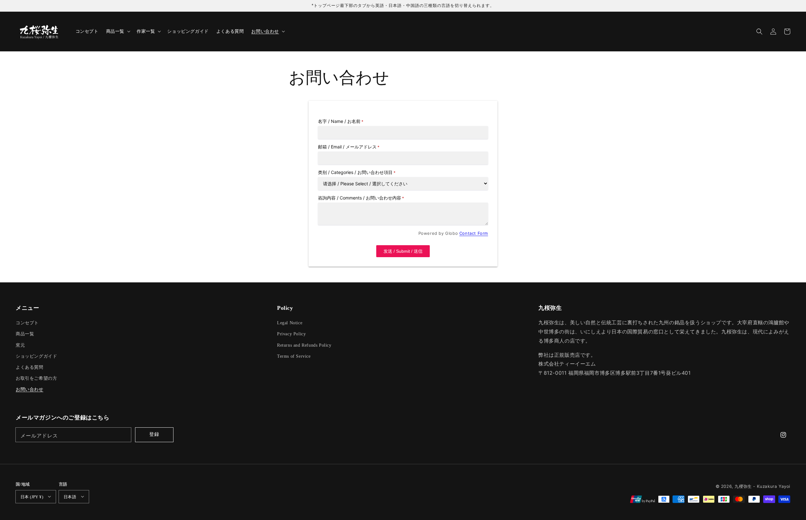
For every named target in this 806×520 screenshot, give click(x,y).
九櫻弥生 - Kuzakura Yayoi (762, 486)
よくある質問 (29, 367)
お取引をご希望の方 (36, 378)
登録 (154, 434)
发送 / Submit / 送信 (403, 251)
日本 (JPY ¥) (31, 496)
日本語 (70, 496)
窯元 (20, 345)
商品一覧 (25, 334)
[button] (759, 31)
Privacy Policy (291, 334)
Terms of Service (294, 356)
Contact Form (473, 233)
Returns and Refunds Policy (304, 345)
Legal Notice (289, 323)
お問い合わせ (29, 389)
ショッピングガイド (36, 356)
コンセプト (27, 323)
